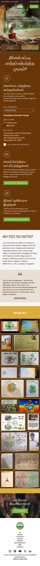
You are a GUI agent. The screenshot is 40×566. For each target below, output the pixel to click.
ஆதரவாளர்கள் (20, 536)
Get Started (34, 1)
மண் (20, 532)
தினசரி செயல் (20, 546)
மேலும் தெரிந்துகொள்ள (20, 542)
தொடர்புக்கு (20, 538)
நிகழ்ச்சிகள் (20, 540)
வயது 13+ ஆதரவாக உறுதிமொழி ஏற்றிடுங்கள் (30, 47)
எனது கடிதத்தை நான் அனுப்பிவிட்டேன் (18, 144)
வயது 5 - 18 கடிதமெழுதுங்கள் (10, 47)
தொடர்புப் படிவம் (12, 122)
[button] (3, 6)
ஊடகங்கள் (20, 534)
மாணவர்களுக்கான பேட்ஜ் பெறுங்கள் (16, 219)
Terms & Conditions (20, 559)
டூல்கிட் (20, 544)
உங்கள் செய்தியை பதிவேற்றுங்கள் (16, 183)
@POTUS (10, 125)
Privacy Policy (20, 557)
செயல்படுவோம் (34, 6)
